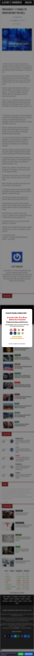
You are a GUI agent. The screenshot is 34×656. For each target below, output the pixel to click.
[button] (28, 2)
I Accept (21, 654)
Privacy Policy (28, 654)
